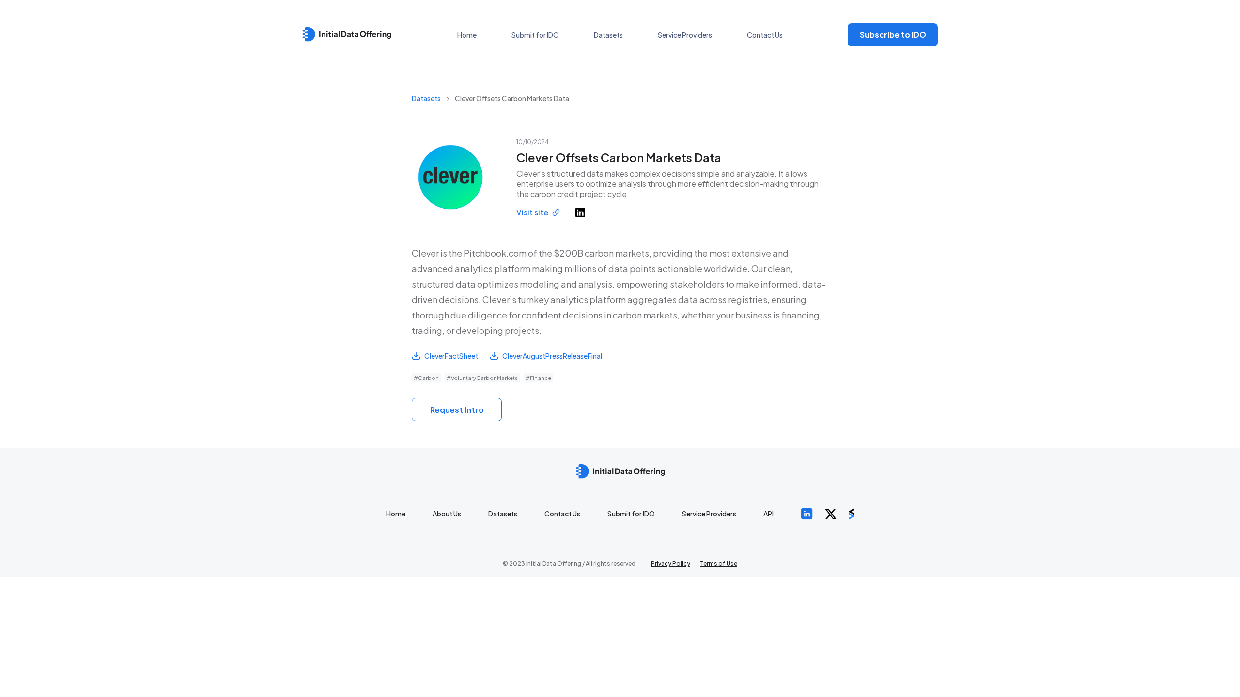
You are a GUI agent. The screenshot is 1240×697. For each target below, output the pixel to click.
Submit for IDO (535, 34)
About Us (447, 513)
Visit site (532, 212)
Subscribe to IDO (893, 35)
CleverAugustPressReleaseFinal (552, 355)
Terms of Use (718, 563)
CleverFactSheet (451, 355)
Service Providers (685, 34)
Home (467, 34)
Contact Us (765, 34)
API (768, 513)
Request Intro (457, 410)
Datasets (608, 34)
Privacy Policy (670, 563)
